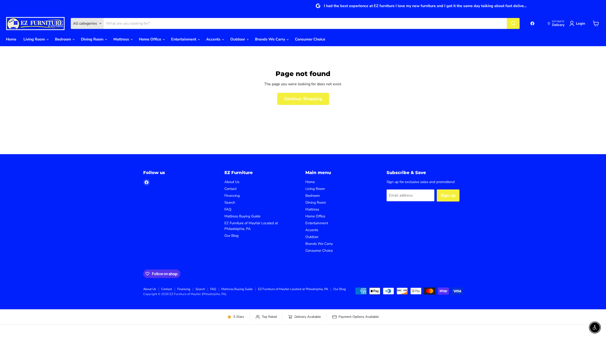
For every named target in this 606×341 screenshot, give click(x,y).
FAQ (228, 209)
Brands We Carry (270, 39)
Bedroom (63, 39)
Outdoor (238, 39)
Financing (232, 195)
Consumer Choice (310, 39)
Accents (213, 39)
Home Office (150, 39)
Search (229, 202)
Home (11, 39)
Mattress (121, 39)
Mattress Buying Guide (242, 216)
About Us (231, 181)
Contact (230, 188)
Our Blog (231, 235)
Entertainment (184, 39)
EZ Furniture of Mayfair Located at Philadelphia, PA (293, 289)
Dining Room (92, 39)
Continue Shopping (303, 99)
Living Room (34, 39)
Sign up (448, 195)
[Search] (513, 23)
